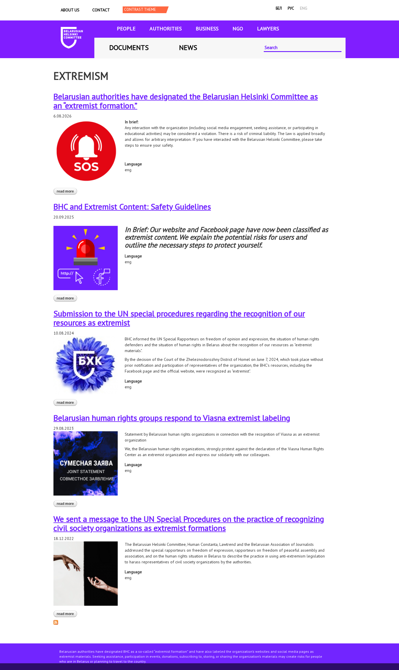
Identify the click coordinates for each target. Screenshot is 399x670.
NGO (238, 28)
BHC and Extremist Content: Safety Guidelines (132, 206)
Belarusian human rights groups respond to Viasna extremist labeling (171, 417)
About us (70, 10)
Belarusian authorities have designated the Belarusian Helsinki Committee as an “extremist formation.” (185, 101)
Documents (129, 47)
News (188, 47)
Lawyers (268, 28)
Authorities (166, 28)
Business (207, 28)
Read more (67, 191)
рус (291, 8)
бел (279, 8)
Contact (101, 10)
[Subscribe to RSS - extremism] (55, 621)
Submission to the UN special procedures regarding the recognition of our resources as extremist (179, 318)
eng (303, 8)
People (126, 28)
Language (133, 164)
